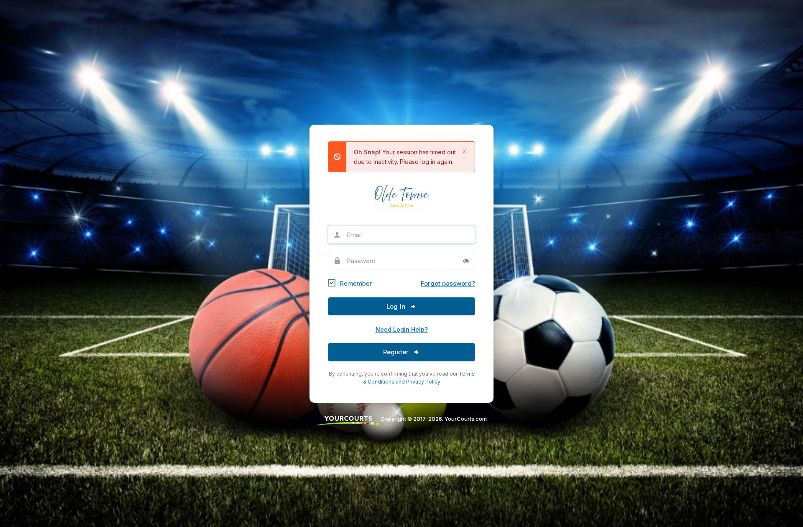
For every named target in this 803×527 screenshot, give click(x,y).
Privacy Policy (423, 382)
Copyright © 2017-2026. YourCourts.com (433, 418)
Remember (356, 283)
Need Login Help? (402, 329)
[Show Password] (466, 260)
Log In (396, 306)
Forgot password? (448, 283)
